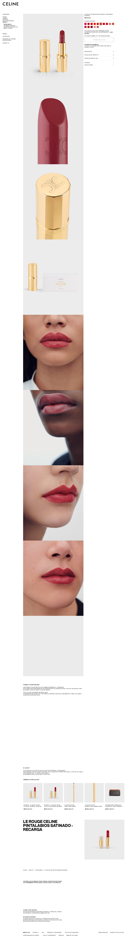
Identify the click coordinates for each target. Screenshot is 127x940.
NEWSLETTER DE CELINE (117, 932)
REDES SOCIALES (103, 932)
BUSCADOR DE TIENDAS (9, 39)
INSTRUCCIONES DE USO (91, 58)
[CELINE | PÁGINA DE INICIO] (11, 3)
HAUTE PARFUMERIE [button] (8, 20)
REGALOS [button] (5, 19)
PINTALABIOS (7, 24)
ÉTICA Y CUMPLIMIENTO (49, 935)
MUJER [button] (5, 16)
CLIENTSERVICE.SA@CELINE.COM (40, 913)
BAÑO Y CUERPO (8, 28)
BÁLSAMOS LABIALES (9, 25)
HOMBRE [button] (5, 18)
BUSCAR (5, 43)
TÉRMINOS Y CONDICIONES (54, 932)
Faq (43, 932)
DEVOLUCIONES (88, 65)
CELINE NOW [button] (6, 36)
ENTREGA (87, 62)
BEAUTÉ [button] (5, 22)
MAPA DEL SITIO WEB (72, 935)
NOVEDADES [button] (6, 14)
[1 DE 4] (33, 792)
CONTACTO (35, 932)
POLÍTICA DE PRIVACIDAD (71, 932)
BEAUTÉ (31, 870)
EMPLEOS (61, 935)
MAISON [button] (5, 33)
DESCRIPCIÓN (88, 51)
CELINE (25, 870)
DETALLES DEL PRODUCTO (91, 55)
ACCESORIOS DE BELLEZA (11, 27)
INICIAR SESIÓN (7, 40)
